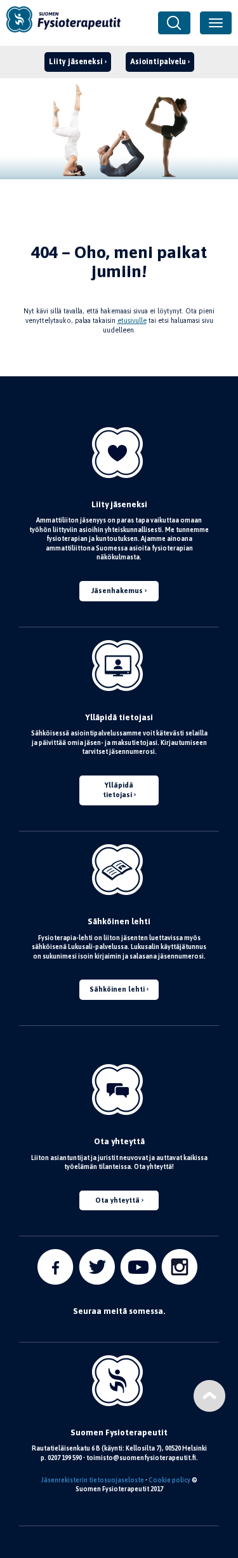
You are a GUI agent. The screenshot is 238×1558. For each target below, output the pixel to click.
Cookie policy (169, 1480)
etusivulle (132, 320)
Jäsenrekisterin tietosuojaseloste (92, 1480)
